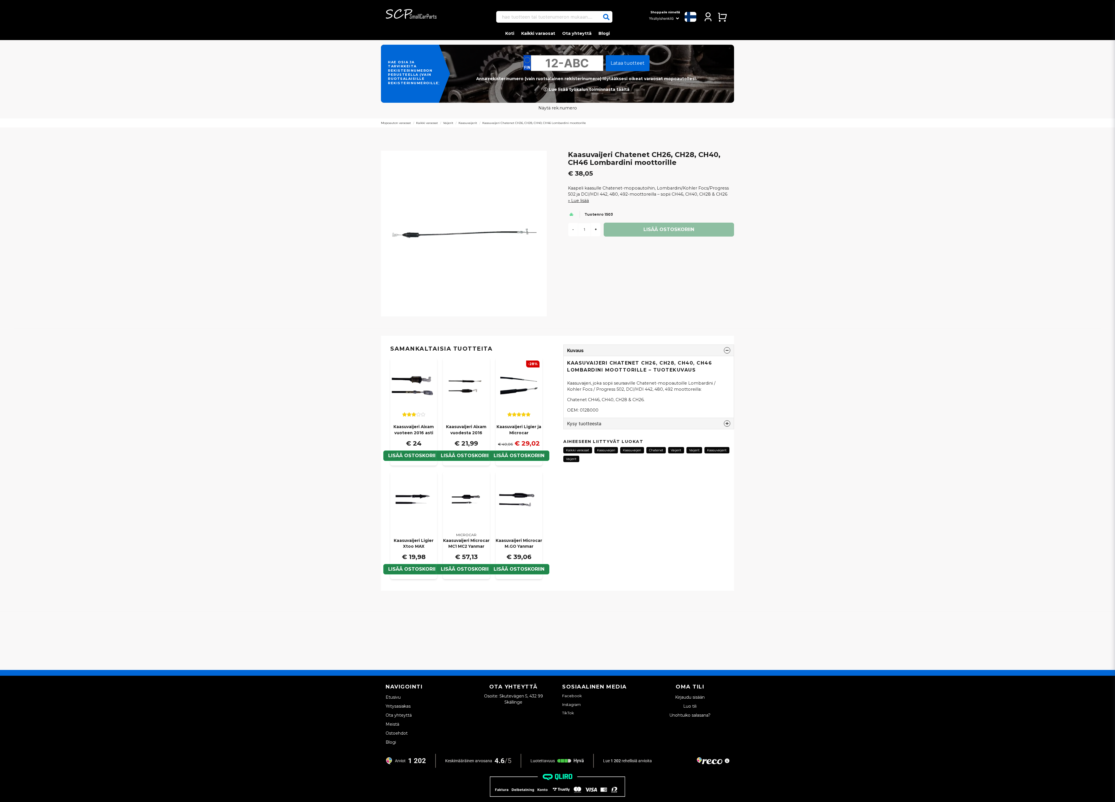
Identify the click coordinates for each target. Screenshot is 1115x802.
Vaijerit (448, 123)
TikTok (568, 713)
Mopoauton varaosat (396, 123)
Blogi (604, 33)
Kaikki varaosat (538, 33)
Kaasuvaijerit (467, 123)
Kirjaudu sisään (690, 697)
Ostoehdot (397, 733)
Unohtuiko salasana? (690, 715)
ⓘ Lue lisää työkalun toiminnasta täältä (587, 89)
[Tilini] (708, 17)
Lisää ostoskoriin (413, 455)
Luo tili (690, 706)
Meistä (392, 724)
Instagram (571, 704)
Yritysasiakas (398, 706)
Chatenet (656, 450)
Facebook (572, 695)
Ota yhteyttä (576, 33)
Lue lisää (580, 200)
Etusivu (393, 697)
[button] (606, 17)
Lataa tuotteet (628, 63)
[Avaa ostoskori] (722, 17)
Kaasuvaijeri (606, 450)
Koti (509, 33)
